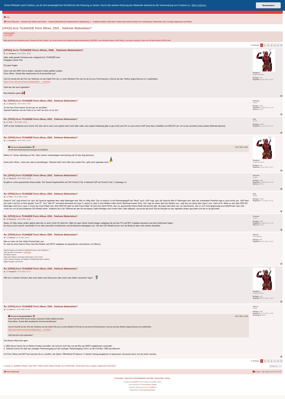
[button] (281, 45)
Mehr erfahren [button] (199, 5)
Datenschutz (159, 378)
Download (27, 252)
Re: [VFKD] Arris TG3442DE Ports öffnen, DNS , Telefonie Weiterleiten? (40, 100)
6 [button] (277, 45)
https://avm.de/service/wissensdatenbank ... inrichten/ (27, 82)
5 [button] (274, 45)
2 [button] (264, 45)
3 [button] (268, 45)
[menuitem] (7, 17)
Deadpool (15, 316)
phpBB (134, 382)
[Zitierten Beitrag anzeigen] (33, 147)
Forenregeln (8, 35)
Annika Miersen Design (149, 384)
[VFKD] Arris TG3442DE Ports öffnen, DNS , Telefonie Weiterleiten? (47, 28)
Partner (167, 378)
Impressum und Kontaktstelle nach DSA (139, 378)
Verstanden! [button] (268, 5)
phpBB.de (152, 387)
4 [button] (271, 45)
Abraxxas (14, 147)
